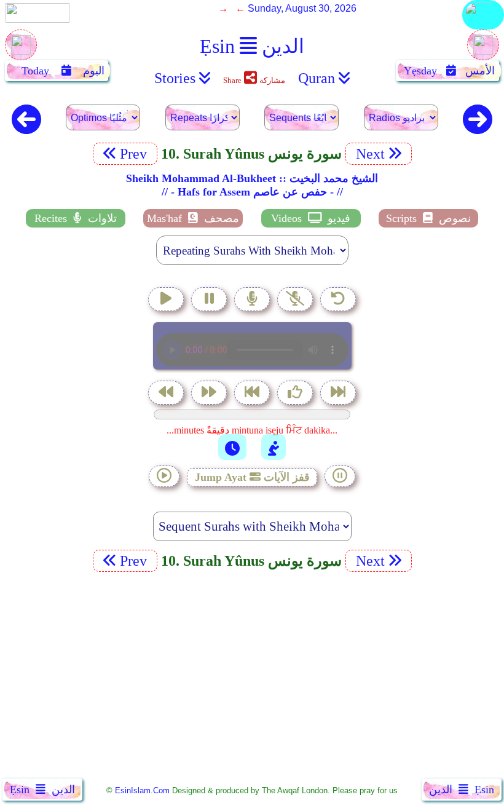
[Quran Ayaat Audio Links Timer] (232, 447)
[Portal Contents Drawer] (253, 394)
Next (368, 154)
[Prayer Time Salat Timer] (273, 447)
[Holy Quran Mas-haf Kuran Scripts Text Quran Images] (483, 28)
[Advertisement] (252, 678)
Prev (135, 154)
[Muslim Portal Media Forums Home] (21, 51)
